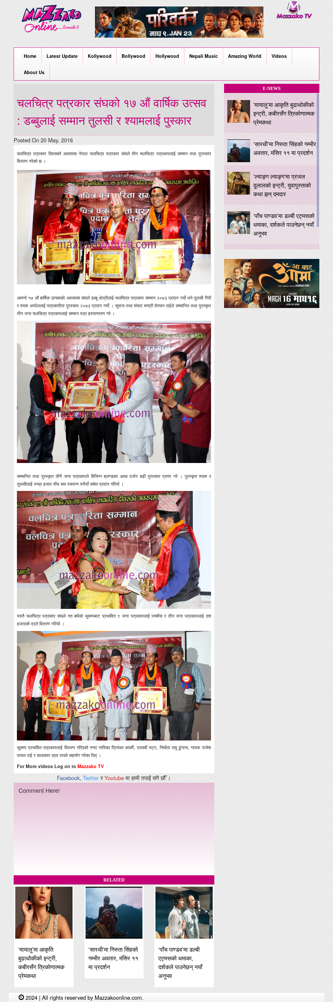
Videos (279, 56)
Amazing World (244, 56)
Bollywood (133, 56)
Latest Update (62, 56)
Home (30, 56)
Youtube (114, 778)
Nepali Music (203, 56)
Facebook (68, 778)
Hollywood (167, 56)
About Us (34, 72)
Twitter (91, 778)
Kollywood (100, 56)
